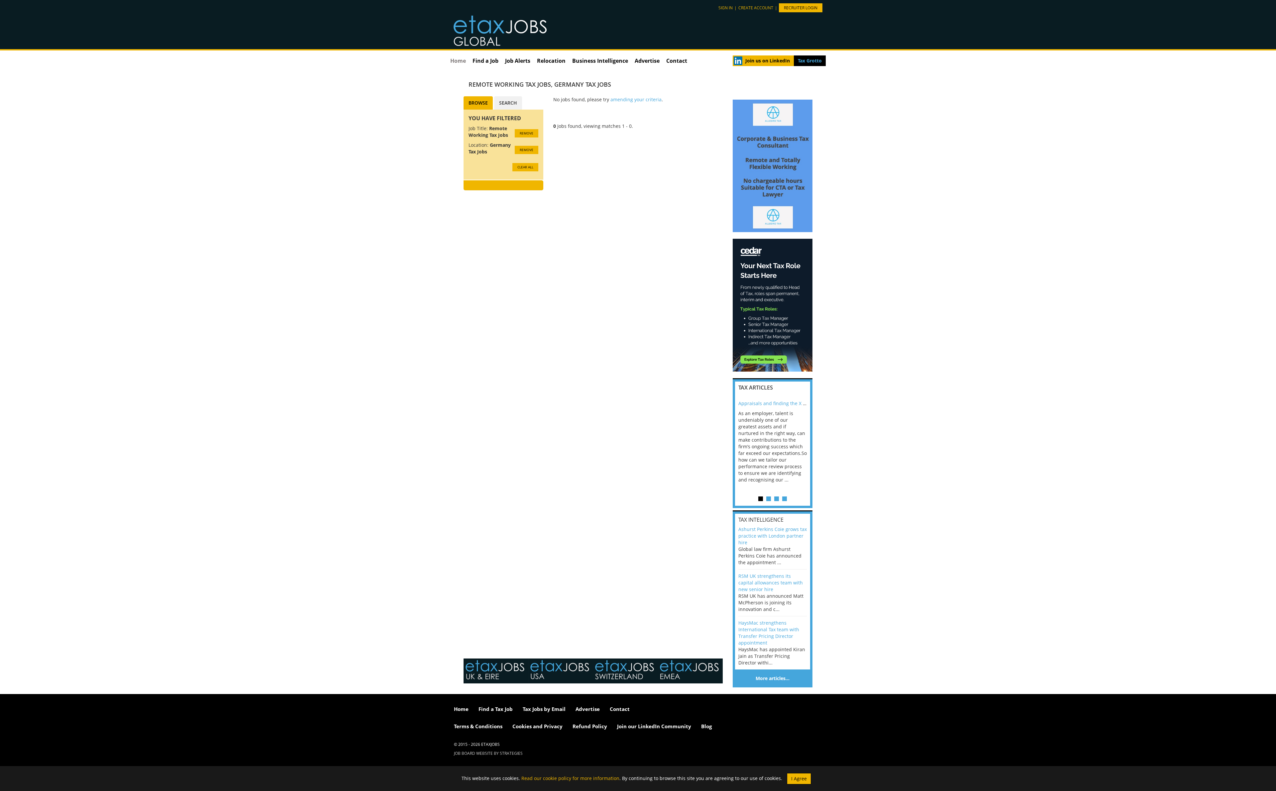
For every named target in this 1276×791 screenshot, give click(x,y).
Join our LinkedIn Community (654, 726)
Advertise (647, 60)
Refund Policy (590, 726)
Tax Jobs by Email (544, 709)
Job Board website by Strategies (488, 753)
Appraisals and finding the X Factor (777, 403)
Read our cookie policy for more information (570, 778)
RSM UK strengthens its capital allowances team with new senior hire (770, 582)
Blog (706, 726)
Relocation (551, 60)
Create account (755, 8)
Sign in (725, 8)
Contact (676, 60)
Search (508, 103)
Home (458, 60)
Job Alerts (517, 60)
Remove (526, 133)
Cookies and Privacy (537, 726)
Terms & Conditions (478, 726)
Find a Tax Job (495, 709)
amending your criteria (636, 99)
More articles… (773, 678)
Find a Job (485, 60)
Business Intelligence (600, 60)
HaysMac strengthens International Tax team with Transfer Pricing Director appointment (768, 633)
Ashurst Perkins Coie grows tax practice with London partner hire (772, 536)
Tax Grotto (810, 60)
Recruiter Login (800, 8)
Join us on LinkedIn (767, 60)
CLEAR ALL (525, 167)
